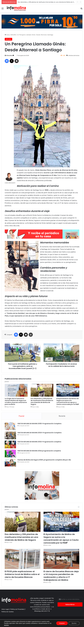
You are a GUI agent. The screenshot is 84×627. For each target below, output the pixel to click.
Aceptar (62, 623)
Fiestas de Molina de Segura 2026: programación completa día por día (44, 460)
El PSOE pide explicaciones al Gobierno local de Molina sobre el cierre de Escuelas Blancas (22, 574)
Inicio (8, 35)
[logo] (42, 238)
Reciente (62, 416)
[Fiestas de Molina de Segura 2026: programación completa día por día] (10, 462)
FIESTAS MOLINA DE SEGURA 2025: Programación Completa (39, 424)
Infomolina (9, 55)
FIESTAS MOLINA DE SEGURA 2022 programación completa (39, 451)
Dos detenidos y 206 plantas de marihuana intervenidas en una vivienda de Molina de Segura (42, 401)
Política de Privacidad (17, 609)
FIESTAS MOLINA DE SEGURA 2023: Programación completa (39, 442)
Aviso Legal (5, 609)
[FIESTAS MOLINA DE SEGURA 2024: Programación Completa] (10, 435)
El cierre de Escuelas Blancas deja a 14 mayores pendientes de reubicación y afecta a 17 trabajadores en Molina (61, 575)
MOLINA (13, 35)
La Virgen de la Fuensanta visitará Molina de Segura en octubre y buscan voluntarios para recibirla (16, 401)
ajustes (6, 625)
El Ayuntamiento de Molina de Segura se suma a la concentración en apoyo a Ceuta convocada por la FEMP (67, 401)
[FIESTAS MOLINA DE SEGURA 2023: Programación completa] (10, 444)
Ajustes (74, 623)
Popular (21, 416)
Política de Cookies (8, 611)
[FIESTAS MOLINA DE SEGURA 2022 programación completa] (10, 453)
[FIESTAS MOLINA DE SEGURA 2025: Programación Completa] (10, 426)
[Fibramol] (42, 21)
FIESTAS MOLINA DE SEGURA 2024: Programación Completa (39, 433)
